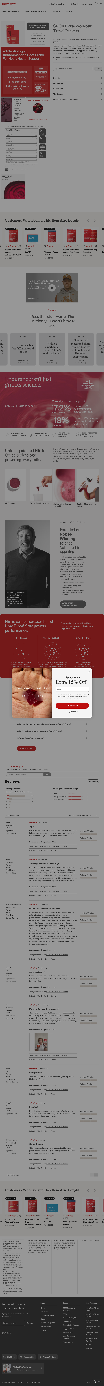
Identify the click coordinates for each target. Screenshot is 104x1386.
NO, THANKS (72, 712)
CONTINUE (72, 705)
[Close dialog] (89, 671)
